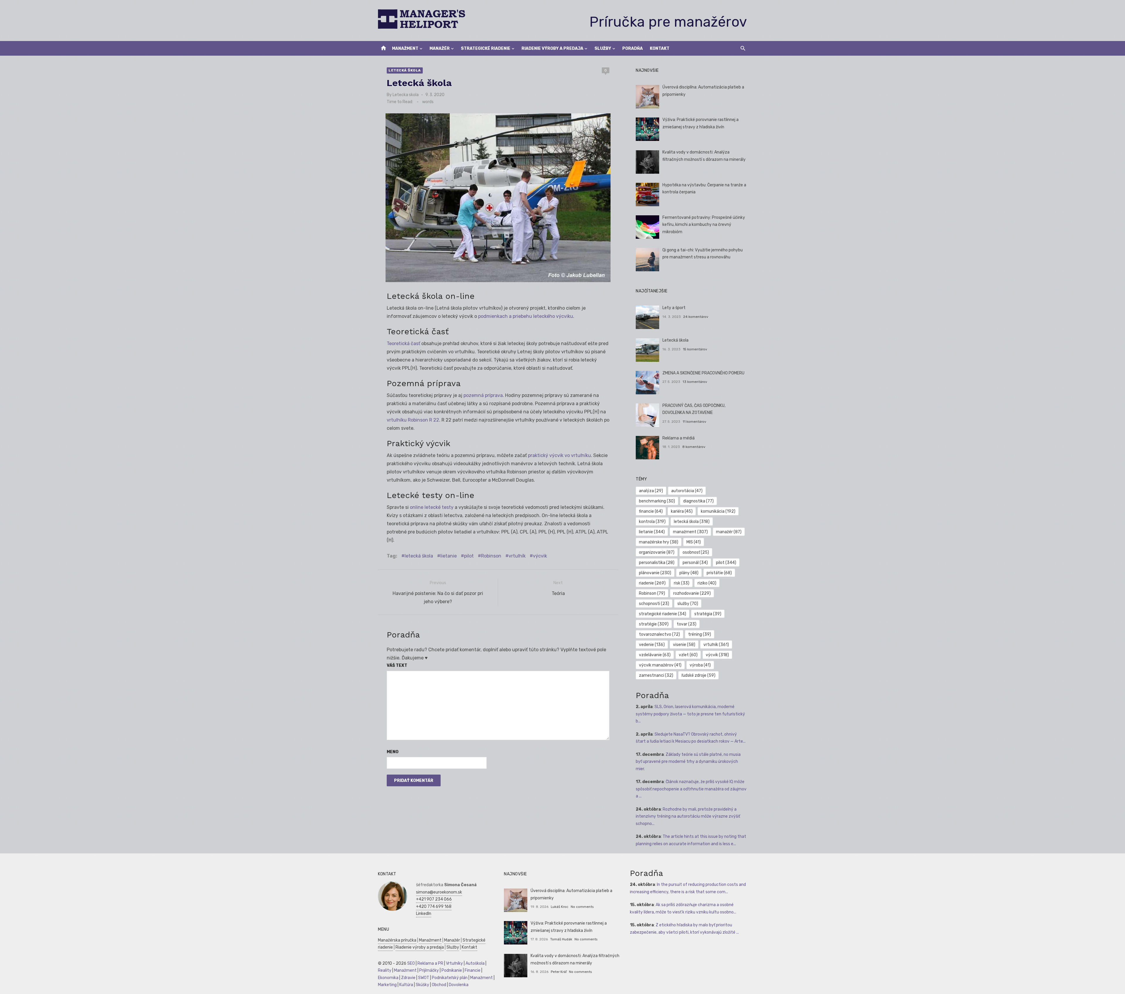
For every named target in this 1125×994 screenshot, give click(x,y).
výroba (700, 665)
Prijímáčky (429, 970)
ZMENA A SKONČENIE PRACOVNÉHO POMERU (703, 373)
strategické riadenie (662, 613)
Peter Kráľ (559, 972)
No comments (582, 907)
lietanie (448, 556)
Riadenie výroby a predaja (552, 48)
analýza (651, 490)
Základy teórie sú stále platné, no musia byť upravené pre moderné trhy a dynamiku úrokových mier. (688, 761)
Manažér (439, 48)
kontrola (652, 521)
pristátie (719, 572)
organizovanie (656, 552)
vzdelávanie (655, 654)
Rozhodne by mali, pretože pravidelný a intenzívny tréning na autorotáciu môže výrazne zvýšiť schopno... (688, 816)
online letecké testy (432, 507)
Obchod (439, 984)
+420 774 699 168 (433, 906)
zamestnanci (656, 675)
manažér (729, 531)
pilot (469, 556)
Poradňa (632, 48)
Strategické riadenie (485, 48)
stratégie (654, 624)
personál (695, 562)
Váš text (397, 665)
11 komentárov (694, 422)
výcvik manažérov (660, 665)
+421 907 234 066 (434, 899)
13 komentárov (695, 382)
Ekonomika (388, 977)
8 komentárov (693, 447)
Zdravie (408, 977)
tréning (699, 634)
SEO (411, 963)
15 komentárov (695, 349)
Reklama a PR (430, 963)
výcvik (540, 556)
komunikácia (718, 511)
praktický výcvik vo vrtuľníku (559, 455)
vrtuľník (517, 556)
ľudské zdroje (698, 675)
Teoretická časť (403, 343)
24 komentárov (695, 317)
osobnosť (696, 552)
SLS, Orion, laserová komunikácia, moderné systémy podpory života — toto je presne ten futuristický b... (690, 714)
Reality (384, 970)
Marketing (387, 984)
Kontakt (659, 48)
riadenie (652, 583)
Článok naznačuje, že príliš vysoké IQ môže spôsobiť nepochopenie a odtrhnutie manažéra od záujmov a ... (691, 789)
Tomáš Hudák (561, 939)
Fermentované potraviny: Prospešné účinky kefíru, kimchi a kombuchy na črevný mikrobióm (703, 224)
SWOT (423, 977)
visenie (684, 644)
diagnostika (698, 501)
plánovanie (655, 572)
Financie (472, 970)
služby (687, 603)
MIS (693, 542)
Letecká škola (404, 70)
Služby (602, 48)
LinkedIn (423, 913)
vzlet (688, 654)
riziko (707, 583)
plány (688, 572)
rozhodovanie (692, 593)
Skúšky (422, 984)
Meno (392, 751)
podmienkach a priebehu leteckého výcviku (525, 316)
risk (681, 583)
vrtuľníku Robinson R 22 (413, 420)
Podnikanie (452, 970)
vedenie (652, 644)
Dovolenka (458, 984)
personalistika (656, 562)
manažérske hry (658, 542)
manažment (690, 531)
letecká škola (419, 556)
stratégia (707, 613)
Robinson (491, 556)
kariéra (682, 511)
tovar (686, 624)
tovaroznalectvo (659, 634)
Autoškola (475, 963)
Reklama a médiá (678, 438)
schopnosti (654, 603)
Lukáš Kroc (559, 907)
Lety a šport (674, 307)
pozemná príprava (483, 395)
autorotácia (687, 490)
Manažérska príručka (397, 940)
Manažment (405, 48)
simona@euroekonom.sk (439, 892)
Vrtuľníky (454, 963)
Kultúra (406, 984)
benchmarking (657, 501)
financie (651, 511)
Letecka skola (406, 94)
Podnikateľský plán (450, 977)
